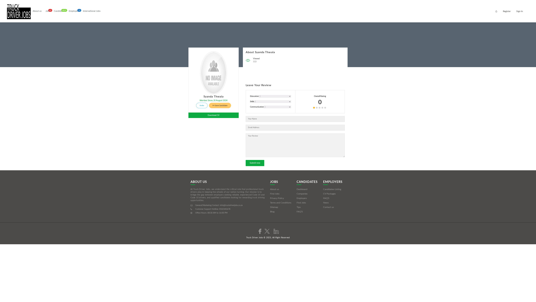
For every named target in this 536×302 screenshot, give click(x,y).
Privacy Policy (277, 198)
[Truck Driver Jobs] (19, 11)
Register (507, 11)
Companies (302, 194)
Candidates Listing (332, 189)
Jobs (48, 11)
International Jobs (91, 11)
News (326, 203)
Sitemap (274, 207)
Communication (257, 107)
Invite (202, 105)
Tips (299, 207)
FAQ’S (300, 212)
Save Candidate (220, 105)
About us (37, 11)
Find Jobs (274, 194)
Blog (272, 212)
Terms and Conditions (280, 203)
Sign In (519, 11)
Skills (252, 102)
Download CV (213, 115)
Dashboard (302, 189)
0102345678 (224, 209)
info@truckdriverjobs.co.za (231, 205)
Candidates (59, 11)
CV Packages (329, 194)
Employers (74, 11)
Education (254, 96)
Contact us (328, 207)
